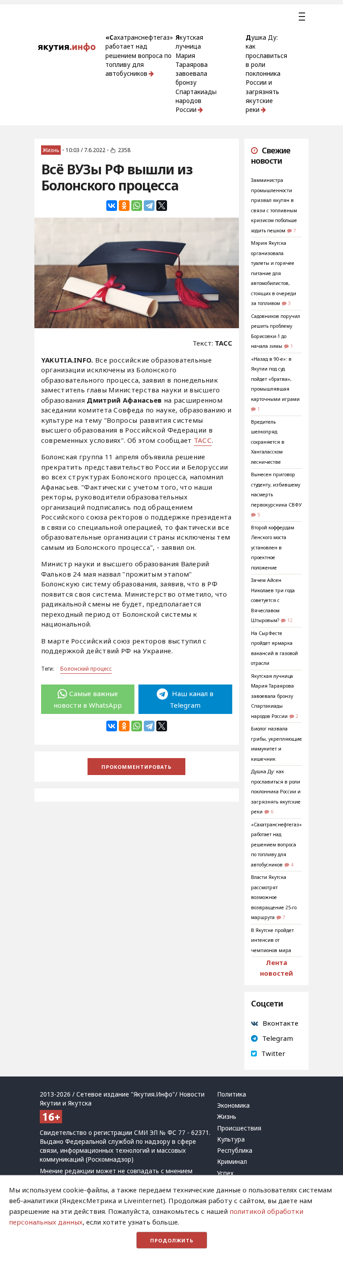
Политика (231, 1094)
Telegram (277, 1038)
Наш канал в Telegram (191, 699)
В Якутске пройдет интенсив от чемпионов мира (272, 940)
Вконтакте (280, 1023)
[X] (161, 205)
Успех (225, 1173)
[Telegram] (149, 205)
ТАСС (203, 440)
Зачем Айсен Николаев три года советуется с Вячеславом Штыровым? (273, 600)
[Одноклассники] (124, 205)
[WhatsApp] (136, 205)
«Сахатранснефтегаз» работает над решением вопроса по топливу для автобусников (139, 55)
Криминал (232, 1162)
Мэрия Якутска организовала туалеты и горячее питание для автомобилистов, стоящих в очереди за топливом (273, 273)
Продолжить (171, 1240)
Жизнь (50, 150)
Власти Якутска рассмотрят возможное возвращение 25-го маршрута (274, 897)
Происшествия (239, 1128)
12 (290, 620)
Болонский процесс (86, 668)
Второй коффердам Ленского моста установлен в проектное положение (272, 547)
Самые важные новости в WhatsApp (88, 699)
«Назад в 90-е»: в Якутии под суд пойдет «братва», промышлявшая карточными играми (275, 379)
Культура (231, 1139)
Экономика (233, 1105)
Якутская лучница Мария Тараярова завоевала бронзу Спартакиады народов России (196, 73)
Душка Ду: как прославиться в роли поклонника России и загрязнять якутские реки (266, 73)
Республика (234, 1151)
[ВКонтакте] (111, 205)
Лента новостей (276, 967)
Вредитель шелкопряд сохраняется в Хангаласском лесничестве (267, 442)
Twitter (273, 1053)
